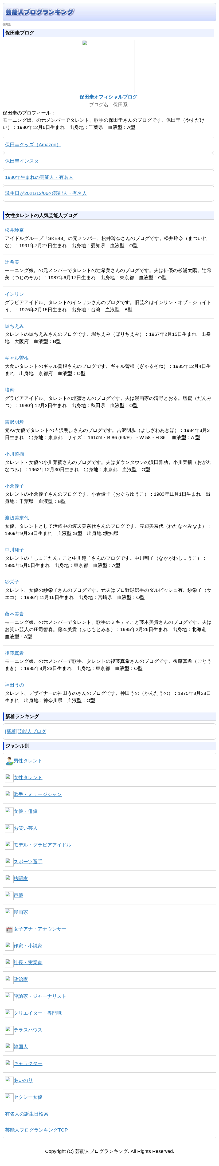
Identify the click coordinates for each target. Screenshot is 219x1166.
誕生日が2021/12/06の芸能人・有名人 (46, 193)
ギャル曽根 (17, 358)
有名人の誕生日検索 (26, 1114)
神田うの (14, 685)
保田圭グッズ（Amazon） (33, 144)
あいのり (23, 1080)
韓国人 (21, 1046)
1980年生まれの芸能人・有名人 (39, 177)
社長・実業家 (28, 962)
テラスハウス (28, 1030)
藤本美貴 (14, 614)
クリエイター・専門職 (38, 1013)
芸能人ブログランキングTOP (36, 1130)
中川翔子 (14, 550)
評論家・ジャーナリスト (40, 996)
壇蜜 (9, 390)
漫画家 (21, 912)
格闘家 (21, 878)
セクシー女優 (28, 1097)
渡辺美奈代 (17, 518)
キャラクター (28, 1063)
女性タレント (28, 777)
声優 (18, 895)
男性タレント (28, 760)
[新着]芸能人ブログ (25, 731)
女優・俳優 (26, 811)
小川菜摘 (14, 454)
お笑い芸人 (26, 828)
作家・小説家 (28, 945)
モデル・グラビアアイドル (42, 845)
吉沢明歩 (14, 422)
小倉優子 (14, 486)
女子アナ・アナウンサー (40, 929)
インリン (14, 294)
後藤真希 (14, 653)
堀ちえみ (14, 326)
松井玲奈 (14, 230)
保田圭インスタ (22, 161)
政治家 (21, 979)
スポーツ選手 (28, 861)
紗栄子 (12, 582)
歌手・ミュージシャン (38, 794)
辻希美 (12, 262)
